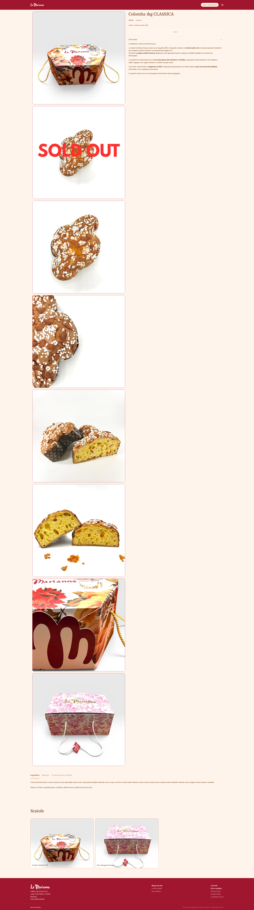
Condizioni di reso (217, 897)
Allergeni (45, 775)
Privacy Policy (216, 891)
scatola (138, 25)
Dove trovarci (156, 891)
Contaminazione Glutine (62, 775)
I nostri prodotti (157, 888)
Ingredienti (34, 775)
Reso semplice (216, 888)
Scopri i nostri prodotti (210, 5)
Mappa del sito (157, 885)
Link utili (214, 885)
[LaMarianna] (37, 5)
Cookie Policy (216, 894)
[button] (175, 32)
